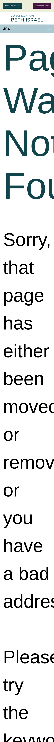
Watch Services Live (12, 6)
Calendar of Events (42, 6)
